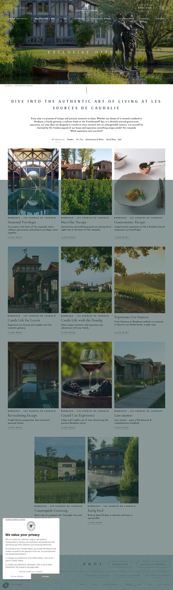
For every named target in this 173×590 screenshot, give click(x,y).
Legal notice (163, 584)
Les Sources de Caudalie (97, 576)
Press (83, 584)
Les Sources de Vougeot (157, 576)
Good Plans (111, 140)
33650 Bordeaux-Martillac (17, 580)
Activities (79, 19)
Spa (119, 140)
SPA (65, 19)
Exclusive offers (102, 19)
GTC (149, 584)
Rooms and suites (17, 19)
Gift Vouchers (126, 19)
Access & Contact (153, 564)
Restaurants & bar (45, 19)
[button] (163, 7)
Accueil (9, 85)
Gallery (160, 19)
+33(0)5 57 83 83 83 (12, 584)
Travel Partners (111, 584)
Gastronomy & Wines (95, 140)
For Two (79, 140)
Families (70, 140)
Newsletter (120, 564)
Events (145, 19)
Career (128, 584)
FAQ (140, 584)
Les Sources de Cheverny (127, 576)
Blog (94, 584)
